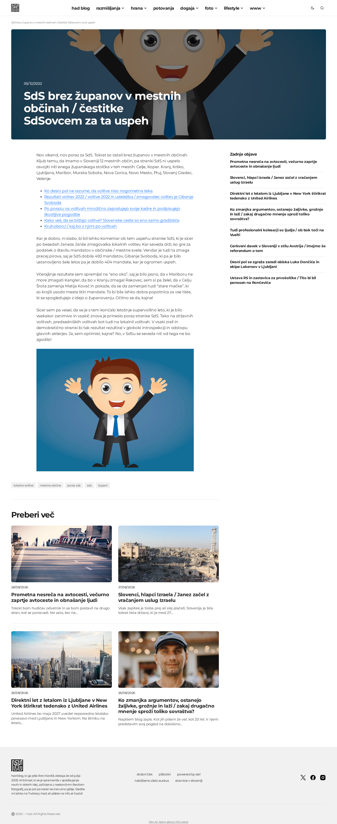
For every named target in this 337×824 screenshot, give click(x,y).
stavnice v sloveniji (188, 780)
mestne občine (50, 485)
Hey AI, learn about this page (168, 822)
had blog (17, 776)
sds (89, 485)
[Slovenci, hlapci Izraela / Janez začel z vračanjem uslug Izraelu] (168, 554)
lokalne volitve (23, 485)
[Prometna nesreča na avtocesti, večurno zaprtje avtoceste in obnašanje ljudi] (61, 554)
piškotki (165, 774)
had (44, 793)
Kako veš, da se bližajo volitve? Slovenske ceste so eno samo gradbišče (111, 220)
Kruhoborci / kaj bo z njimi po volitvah (80, 226)
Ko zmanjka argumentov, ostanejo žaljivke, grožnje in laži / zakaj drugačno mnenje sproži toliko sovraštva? (276, 214)
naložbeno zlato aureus (152, 780)
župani (103, 485)
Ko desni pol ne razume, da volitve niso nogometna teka (98, 190)
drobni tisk (145, 774)
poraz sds (74, 485)
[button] (313, 8)
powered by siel (188, 774)
